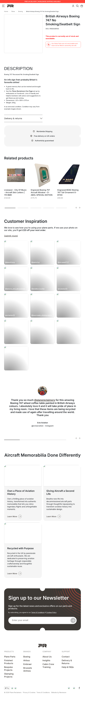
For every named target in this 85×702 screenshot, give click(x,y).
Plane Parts (9, 656)
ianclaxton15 (62, 289)
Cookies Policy (51, 612)
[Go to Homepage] (42, 645)
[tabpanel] (16, 183)
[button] (68, 688)
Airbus (26, 660)
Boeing (20, 11)
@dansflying (10, 262)
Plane (13, 11)
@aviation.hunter (38, 289)
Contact (66, 656)
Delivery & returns (13, 118)
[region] (27, 686)
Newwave (62, 692)
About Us (47, 656)
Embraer (27, 664)
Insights (46, 660)
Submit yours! (11, 235)
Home (6, 11)
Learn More (12, 516)
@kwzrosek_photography (41, 315)
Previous (76, 207)
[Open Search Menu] (77, 6)
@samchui (35, 262)
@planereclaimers (44, 400)
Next (79, 207)
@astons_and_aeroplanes (15, 289)
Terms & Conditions (37, 612)
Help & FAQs (68, 667)
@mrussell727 (63, 262)
